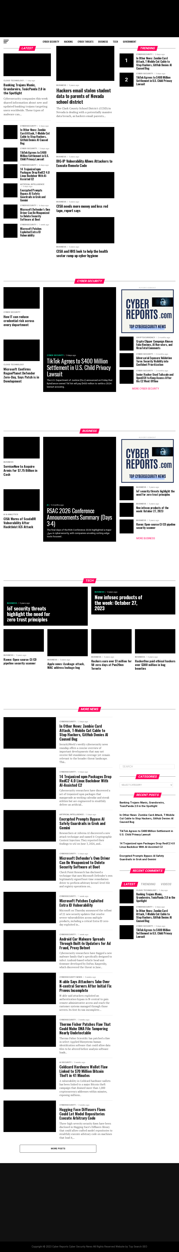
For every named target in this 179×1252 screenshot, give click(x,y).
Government (129, 41)
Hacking (68, 41)
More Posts (58, 1148)
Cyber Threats (85, 41)
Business (103, 41)
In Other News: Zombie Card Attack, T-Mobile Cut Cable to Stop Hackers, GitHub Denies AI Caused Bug (147, 819)
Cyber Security (51, 41)
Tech (115, 41)
